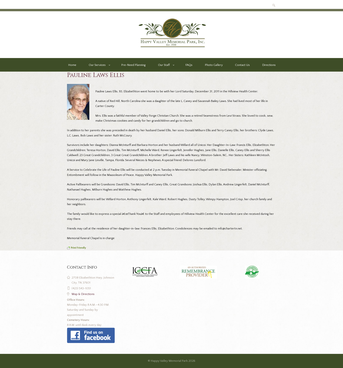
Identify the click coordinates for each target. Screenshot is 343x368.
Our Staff (164, 65)
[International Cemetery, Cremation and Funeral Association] (91, 330)
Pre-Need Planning (133, 65)
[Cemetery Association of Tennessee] (252, 272)
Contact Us (242, 65)
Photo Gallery (214, 65)
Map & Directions (83, 294)
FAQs (188, 65)
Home (72, 65)
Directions (269, 65)
